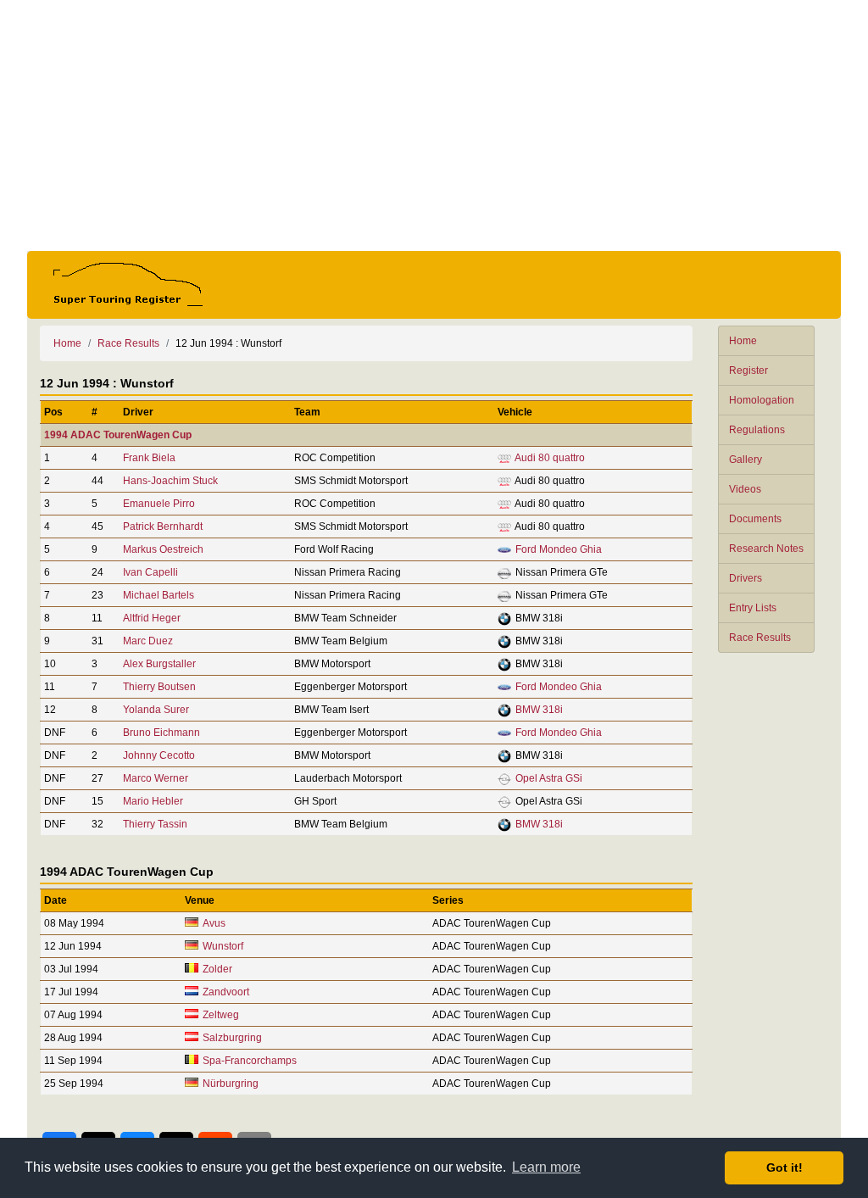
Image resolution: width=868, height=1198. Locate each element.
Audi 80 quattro (550, 458)
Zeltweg (221, 1015)
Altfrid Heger (152, 618)
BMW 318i (539, 710)
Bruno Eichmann (161, 732)
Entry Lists (752, 608)
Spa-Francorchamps (250, 1061)
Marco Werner (155, 778)
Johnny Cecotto (159, 755)
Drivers (745, 578)
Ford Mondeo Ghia (558, 549)
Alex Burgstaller (159, 664)
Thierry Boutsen (159, 687)
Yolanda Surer (156, 710)
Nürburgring (231, 1083)
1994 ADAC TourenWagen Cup (118, 435)
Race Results (760, 638)
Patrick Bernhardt (163, 526)
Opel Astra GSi (548, 778)
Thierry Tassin (155, 824)
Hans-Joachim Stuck (170, 481)
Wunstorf (223, 946)
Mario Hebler (153, 801)
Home (743, 341)
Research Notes (766, 548)
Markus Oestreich (163, 549)
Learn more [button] (546, 1167)
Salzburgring (232, 1038)
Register (748, 370)
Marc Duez (148, 641)
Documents (755, 519)
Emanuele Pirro (159, 504)
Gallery (745, 459)
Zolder (217, 969)
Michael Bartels (158, 595)
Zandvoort (226, 992)
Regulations (757, 430)
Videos (745, 489)
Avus (214, 923)
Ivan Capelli (150, 572)
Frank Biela (149, 458)
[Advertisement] (434, 125)
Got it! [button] (784, 1167)
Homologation (761, 400)
